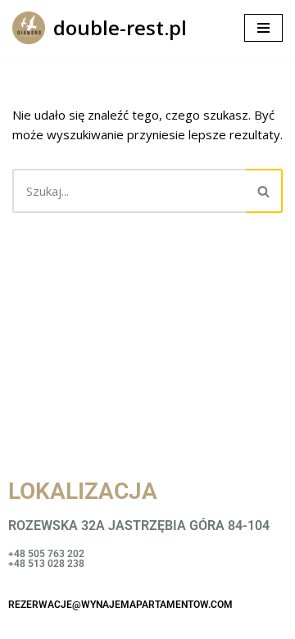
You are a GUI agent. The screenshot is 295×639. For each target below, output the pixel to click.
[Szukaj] (264, 191)
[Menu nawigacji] (263, 28)
